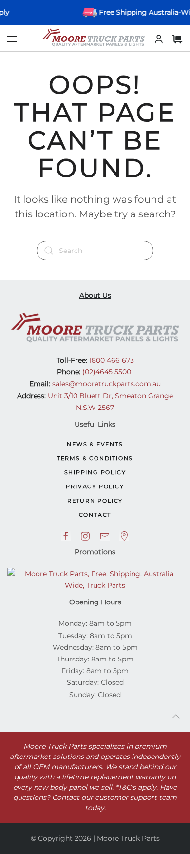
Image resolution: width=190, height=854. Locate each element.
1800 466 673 (110, 360)
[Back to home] (95, 37)
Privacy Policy (95, 486)
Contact (95, 514)
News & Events (95, 444)
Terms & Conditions (95, 458)
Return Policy (95, 500)
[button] (12, 39)
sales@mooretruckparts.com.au (106, 383)
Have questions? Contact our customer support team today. (95, 797)
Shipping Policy (95, 472)
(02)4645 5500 (105, 372)
